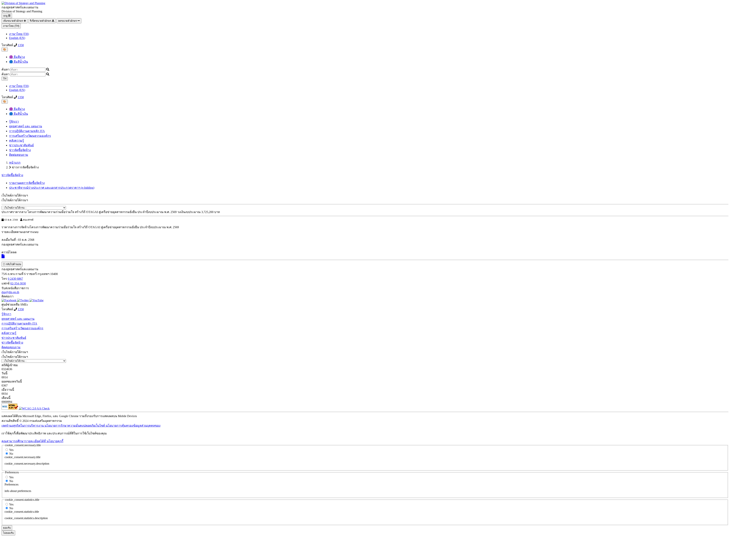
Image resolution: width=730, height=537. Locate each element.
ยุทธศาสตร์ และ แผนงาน (25, 126)
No (11, 453)
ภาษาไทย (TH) (11, 26)
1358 (21, 45)
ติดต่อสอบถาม (18, 154)
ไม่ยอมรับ (8, 532)
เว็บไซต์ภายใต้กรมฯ (15, 200)
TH (4, 78)
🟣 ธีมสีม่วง (17, 57)
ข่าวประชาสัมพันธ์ (21, 145)
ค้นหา (6, 69)
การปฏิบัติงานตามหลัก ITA (27, 131)
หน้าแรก (15, 162)
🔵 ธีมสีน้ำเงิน (18, 61)
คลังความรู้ (16, 140)
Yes (11, 449)
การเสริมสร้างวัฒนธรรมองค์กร (30, 135)
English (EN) (17, 38)
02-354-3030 (18, 283)
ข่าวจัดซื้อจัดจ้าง (20, 150)
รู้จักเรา (14, 121)
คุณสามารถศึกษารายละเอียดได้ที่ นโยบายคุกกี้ (32, 441)
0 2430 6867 (15, 278)
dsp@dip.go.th (10, 292)
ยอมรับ (7, 527)
